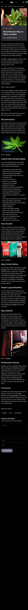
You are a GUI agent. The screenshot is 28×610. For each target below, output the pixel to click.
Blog (6, 6)
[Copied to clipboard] (16, 38)
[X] (10, 38)
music (10, 412)
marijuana (4, 412)
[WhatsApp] (14, 38)
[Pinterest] (12, 38)
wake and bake (18, 412)
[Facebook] (8, 38)
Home (2, 6)
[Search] (23, 2)
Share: (4, 37)
